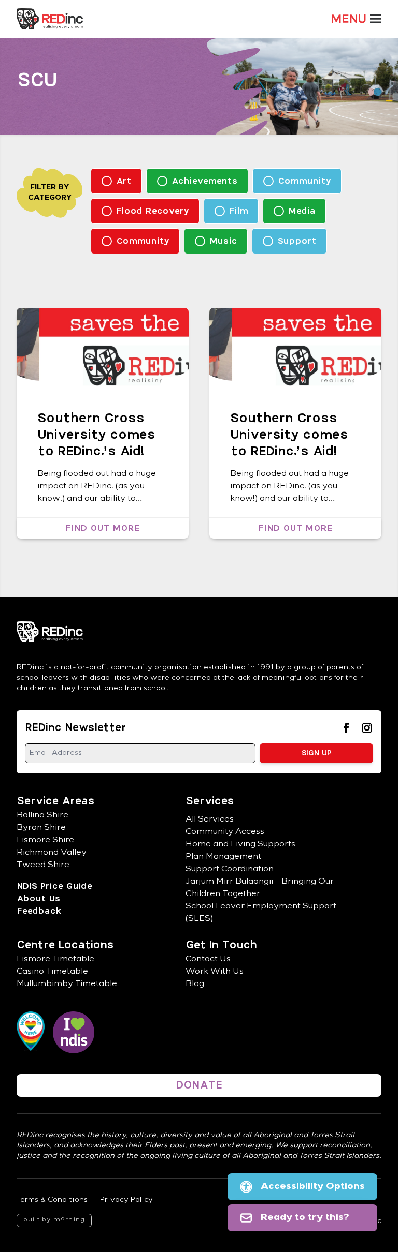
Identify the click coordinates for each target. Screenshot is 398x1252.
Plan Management (223, 857)
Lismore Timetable (55, 960)
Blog (195, 984)
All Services (210, 820)
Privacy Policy (126, 1200)
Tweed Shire (43, 865)
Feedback (39, 911)
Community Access (225, 832)
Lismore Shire (45, 841)
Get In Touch (221, 945)
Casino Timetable (52, 972)
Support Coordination (230, 870)
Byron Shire (41, 828)
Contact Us (208, 960)
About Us (38, 899)
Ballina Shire (42, 816)
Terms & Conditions (52, 1200)
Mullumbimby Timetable (67, 984)
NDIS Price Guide (54, 886)
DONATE (199, 1085)
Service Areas (55, 801)
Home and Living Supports (240, 845)
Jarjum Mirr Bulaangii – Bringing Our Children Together (260, 888)
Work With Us (215, 972)
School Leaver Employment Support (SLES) (261, 913)
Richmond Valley (52, 853)
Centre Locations (65, 945)
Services (210, 801)
